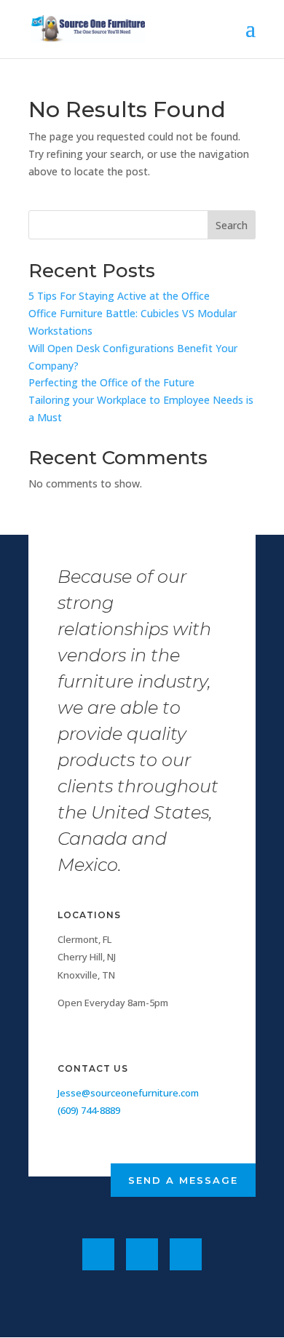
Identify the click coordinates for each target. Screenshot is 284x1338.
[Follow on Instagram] (186, 1254)
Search (232, 225)
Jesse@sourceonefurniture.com (128, 1092)
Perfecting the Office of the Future (111, 382)
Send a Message (183, 1180)
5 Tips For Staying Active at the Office (119, 296)
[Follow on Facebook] (98, 1254)
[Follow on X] (142, 1254)
